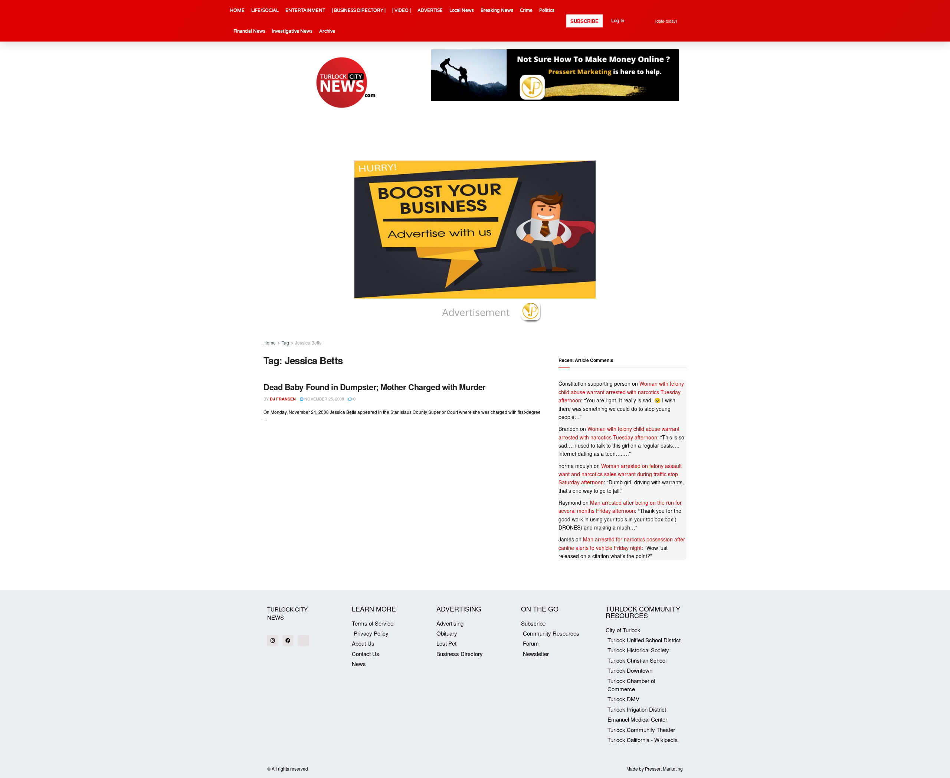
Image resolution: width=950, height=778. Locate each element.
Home (269, 342)
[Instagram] (272, 640)
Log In (617, 20)
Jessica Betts (308, 342)
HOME (237, 10)
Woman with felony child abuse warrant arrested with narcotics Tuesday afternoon (621, 392)
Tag (285, 342)
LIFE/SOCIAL (265, 10)
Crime (526, 10)
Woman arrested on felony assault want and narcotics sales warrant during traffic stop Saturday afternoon (620, 474)
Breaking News (497, 10)
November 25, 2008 (323, 399)
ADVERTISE (430, 10)
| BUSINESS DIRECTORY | (359, 10)
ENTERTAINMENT (305, 10)
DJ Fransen (283, 399)
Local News (461, 10)
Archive (327, 31)
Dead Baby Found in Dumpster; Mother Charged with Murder (374, 387)
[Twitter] (303, 640)
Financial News (249, 31)
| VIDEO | (401, 10)
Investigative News (292, 31)
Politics (546, 10)
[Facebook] (288, 640)
